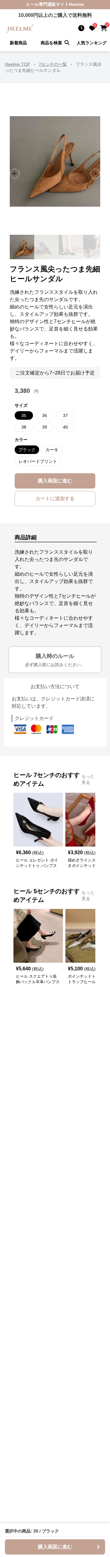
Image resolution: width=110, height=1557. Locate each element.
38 (23, 427)
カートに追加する (55, 498)
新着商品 (18, 42)
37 (65, 415)
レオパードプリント (38, 461)
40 (65, 427)
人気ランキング (92, 42)
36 (44, 415)
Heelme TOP (17, 64)
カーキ (52, 449)
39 (44, 427)
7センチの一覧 (53, 64)
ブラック (26, 449)
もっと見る (88, 779)
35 (23, 415)
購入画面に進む (55, 480)
